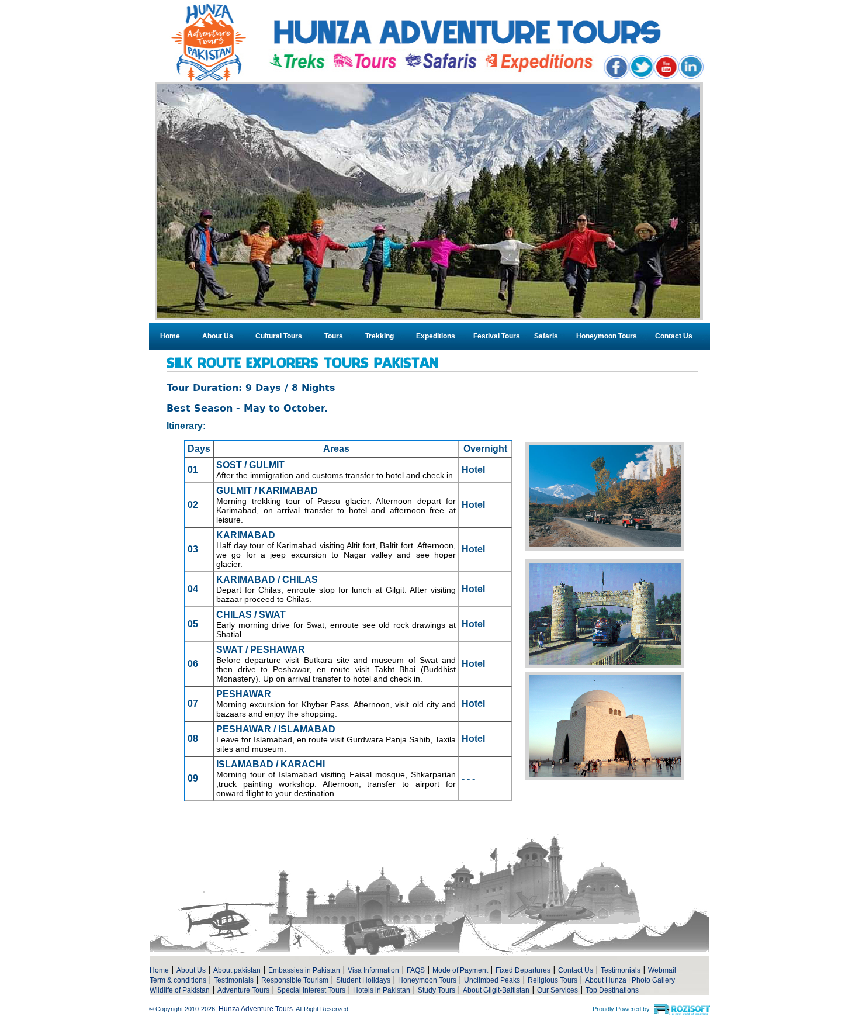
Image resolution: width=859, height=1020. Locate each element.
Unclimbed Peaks (492, 980)
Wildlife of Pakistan (180, 990)
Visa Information (373, 970)
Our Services (557, 990)
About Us (217, 336)
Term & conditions (178, 980)
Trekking (379, 336)
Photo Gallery (653, 980)
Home (170, 336)
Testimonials (620, 970)
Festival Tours (496, 336)
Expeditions (435, 336)
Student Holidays (363, 980)
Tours (333, 336)
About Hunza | (608, 980)
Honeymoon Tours (606, 336)
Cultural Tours (278, 336)
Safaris (546, 336)
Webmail (662, 970)
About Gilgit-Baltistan (496, 990)
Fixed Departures (523, 970)
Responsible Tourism (294, 980)
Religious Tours (552, 980)
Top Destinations (612, 990)
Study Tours (436, 990)
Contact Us (673, 336)
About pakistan (237, 970)
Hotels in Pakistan (381, 990)
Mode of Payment (460, 970)
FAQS (416, 970)
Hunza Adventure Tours (256, 1009)
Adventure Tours (243, 990)
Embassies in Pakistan (304, 970)
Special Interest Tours (311, 990)
